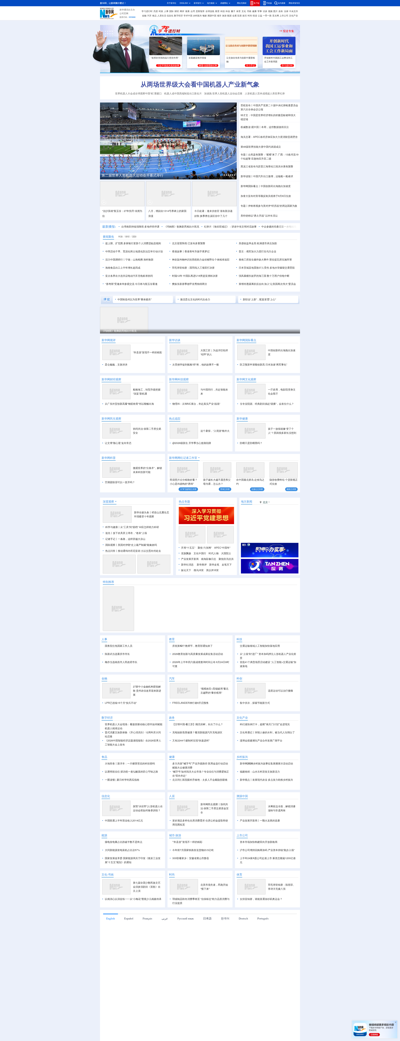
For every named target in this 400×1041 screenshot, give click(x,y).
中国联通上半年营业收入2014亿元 (124, 820)
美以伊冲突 (212, 570)
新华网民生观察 (111, 418)
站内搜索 (281, 3)
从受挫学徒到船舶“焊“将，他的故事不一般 (195, 364)
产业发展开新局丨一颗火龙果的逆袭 (260, 820)
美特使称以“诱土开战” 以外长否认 (259, 215)
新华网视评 (109, 340)
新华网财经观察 (111, 379)
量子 (233, 11)
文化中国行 (200, 553)
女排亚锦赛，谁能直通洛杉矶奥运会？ (261, 899)
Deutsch (243, 918)
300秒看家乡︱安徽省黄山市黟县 (190, 858)
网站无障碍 (241, 3)
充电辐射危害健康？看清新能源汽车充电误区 (197, 732)
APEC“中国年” (222, 547)
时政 (161, 11)
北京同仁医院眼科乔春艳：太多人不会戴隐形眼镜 (199, 779)
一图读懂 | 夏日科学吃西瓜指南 (122, 779)
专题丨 (244, 154)
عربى (165, 918)
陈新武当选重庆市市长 (117, 654)
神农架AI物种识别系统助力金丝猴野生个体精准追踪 (200, 259)
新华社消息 (187, 564)
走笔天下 (227, 564)
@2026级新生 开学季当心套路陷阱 (191, 443)
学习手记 (250, 65)
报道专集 (288, 31)
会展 (234, 16)
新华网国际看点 (246, 340)
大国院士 (226, 553)
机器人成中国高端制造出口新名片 (183, 93)
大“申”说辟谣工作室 (188, 489)
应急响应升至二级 (261, 158)
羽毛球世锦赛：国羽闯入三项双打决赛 (193, 267)
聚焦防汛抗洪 (226, 559)
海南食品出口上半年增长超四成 (122, 267)
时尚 (250, 16)
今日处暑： (200, 211)
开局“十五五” (188, 547)
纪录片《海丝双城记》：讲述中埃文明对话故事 (230, 226)
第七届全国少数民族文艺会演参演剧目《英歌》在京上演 (146, 886)
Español (128, 918)
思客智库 (200, 11)
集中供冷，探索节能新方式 (255, 703)
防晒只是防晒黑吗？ (251, 443)
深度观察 (108, 501)
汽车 (149, 16)
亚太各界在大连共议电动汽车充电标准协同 (129, 276)
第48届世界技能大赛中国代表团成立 (261, 146)
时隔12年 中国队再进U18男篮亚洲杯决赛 (195, 276)
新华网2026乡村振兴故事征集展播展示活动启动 (266, 763)
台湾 (192, 11)
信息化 (170, 16)
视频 (270, 11)
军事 (260, 11)
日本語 (207, 918)
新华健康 (242, 418)
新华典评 (202, 564)
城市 (219, 16)
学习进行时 (147, 11)
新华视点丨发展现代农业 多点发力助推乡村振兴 (266, 779)
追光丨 (109, 533)
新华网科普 (109, 457)
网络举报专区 (294, 3)
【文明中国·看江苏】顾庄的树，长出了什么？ (197, 724)
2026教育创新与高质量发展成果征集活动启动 (197, 654)
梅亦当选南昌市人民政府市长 (121, 662)
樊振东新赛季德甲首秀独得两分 (189, 284)
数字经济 (178, 16)
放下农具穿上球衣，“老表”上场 (130, 533)
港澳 (187, 11)
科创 (228, 11)
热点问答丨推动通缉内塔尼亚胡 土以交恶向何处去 (133, 551)
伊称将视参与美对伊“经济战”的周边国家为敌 (272, 206)
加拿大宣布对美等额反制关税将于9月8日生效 (266, 196)
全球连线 (209, 11)
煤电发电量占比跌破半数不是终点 (123, 842)
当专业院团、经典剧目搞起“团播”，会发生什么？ (267, 404)
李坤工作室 (225, 489)
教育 (217, 11)
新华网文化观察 (246, 379)
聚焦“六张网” (205, 547)
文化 (244, 11)
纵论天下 (186, 570)
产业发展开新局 (190, 559)
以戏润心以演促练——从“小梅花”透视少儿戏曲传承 (133, 899)
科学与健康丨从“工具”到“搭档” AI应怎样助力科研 (132, 527)
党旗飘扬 (186, 553)
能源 (229, 16)
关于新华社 (171, 3)
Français (147, 918)
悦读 (255, 16)
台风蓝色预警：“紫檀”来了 (262, 154)
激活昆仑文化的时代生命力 (195, 299)
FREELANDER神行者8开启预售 (190, 703)
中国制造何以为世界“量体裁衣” (135, 299)
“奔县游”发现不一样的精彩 (147, 352)
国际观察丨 (111, 545)
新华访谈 (174, 340)
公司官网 (124, 13)
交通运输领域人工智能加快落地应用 (260, 646)
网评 (182, 11)
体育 (238, 11)
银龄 (204, 16)
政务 (281, 11)
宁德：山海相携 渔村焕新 (139, 259)
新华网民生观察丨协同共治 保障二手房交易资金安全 (214, 808)
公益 (260, 16)
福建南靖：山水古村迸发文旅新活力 (260, 771)
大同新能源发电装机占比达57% (122, 850)
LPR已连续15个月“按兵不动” (121, 703)
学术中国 (188, 16)
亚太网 (275, 16)
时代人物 (214, 553)
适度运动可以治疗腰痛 (280, 690)
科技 (222, 11)
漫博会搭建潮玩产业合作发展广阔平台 (261, 740)
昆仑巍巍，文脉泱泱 (116, 364)
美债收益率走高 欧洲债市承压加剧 (258, 243)
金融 (144, 16)
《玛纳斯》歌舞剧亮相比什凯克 (181, 226)
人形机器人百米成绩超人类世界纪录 (265, 93)
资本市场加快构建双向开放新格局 (258, 842)
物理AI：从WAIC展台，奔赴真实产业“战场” (196, 404)
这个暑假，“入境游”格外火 (215, 431)
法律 (286, 11)
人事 (166, 11)
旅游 (224, 16)
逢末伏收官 (213, 211)
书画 (249, 11)
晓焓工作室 (291, 489)
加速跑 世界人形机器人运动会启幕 (223, 93)
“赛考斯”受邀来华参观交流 (119, 284)
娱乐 (244, 16)
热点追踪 (174, 418)
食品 (154, 16)
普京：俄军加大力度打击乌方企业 (257, 251)
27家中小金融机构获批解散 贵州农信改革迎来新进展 (147, 690)
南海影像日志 (208, 559)
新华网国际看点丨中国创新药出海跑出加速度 (266, 186)
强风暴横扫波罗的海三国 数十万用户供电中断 (264, 276)
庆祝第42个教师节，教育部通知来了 (192, 646)
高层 (155, 11)
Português (263, 918)
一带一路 (267, 16)
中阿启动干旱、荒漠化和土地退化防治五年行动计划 (134, 251)
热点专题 (184, 501)
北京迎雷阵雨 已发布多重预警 (188, 243)
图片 (275, 11)
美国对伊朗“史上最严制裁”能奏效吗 (137, 545)
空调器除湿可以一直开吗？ (120, 482)
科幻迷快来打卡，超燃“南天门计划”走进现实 (265, 724)
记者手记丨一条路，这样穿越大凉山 (125, 539)
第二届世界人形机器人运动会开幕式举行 (132, 175)
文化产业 (293, 16)
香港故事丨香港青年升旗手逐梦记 (191, 251)
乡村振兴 (197, 16)
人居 (172, 796)
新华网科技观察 (179, 379)
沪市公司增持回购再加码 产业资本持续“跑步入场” (267, 850)
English (110, 918)
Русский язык (185, 918)
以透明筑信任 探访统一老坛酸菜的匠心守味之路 (131, 771)
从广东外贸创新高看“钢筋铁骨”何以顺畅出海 (129, 404)
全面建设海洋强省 (197, 58)
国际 (171, 11)
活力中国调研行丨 (115, 259)
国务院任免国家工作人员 (118, 646)
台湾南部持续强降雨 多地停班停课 (140, 226)
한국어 (225, 918)
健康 (254, 11)
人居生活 (161, 16)
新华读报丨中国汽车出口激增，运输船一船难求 (267, 176)
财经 (177, 11)
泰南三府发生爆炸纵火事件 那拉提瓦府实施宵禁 (265, 259)
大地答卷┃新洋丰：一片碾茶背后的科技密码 (130, 763)
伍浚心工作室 (257, 489)
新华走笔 (214, 564)
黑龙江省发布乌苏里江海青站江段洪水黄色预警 (267, 166)
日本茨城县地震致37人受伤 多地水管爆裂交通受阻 (267, 267)
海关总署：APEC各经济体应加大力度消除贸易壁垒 (269, 137)
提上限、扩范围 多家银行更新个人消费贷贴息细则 (133, 243)
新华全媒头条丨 (143, 512)
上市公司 (284, 16)
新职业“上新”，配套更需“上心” (259, 299)
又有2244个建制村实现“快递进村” (191, 740)
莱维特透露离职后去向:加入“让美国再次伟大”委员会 (267, 284)
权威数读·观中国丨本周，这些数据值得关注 (265, 127)
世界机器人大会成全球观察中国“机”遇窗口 (138, 93)
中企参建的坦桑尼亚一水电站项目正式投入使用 (287, 226)
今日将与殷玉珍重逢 (146, 284)
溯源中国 (212, 16)
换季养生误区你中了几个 (214, 216)
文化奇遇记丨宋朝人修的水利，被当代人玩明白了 (267, 732)
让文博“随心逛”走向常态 (118, 443)
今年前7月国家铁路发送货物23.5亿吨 (193, 850)
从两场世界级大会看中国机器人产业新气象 (200, 84)
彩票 (239, 16)
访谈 (265, 11)
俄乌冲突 (199, 570)
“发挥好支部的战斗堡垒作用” (165, 58)
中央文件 (293, 11)
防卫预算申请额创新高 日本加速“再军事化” (263, 364)
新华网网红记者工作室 (183, 457)
